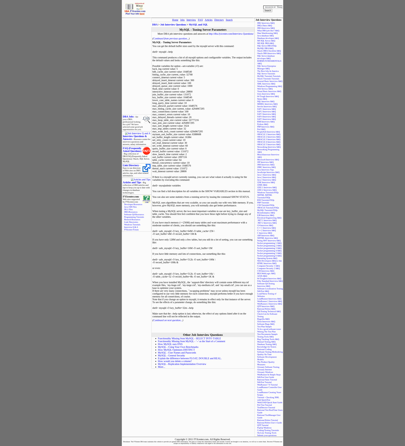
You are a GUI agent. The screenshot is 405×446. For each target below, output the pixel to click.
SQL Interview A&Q (265, 101)
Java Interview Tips (265, 170)
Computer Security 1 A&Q (268, 266)
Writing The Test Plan (266, 331)
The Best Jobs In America (268, 71)
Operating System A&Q (267, 258)
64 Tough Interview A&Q (268, 96)
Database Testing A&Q (267, 344)
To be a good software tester (269, 329)
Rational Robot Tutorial (267, 420)
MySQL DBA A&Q (265, 48)
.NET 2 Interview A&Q (267, 223)
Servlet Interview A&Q (267, 106)
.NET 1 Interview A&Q (267, 220)
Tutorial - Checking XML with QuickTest (268, 398)
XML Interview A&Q (266, 84)
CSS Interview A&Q (265, 271)
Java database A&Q (265, 35)
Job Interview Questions (173, 24)
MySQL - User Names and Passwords (177, 352)
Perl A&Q (261, 129)
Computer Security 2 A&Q (268, 268)
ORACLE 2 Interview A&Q (268, 137)
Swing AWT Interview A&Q (269, 240)
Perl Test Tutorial (264, 405)
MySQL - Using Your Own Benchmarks (178, 347)
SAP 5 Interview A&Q (266, 119)
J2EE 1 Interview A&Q (267, 187)
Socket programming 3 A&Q (269, 248)
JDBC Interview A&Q (266, 167)
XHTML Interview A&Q (267, 238)
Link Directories (131, 222)
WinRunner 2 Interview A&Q (269, 304)
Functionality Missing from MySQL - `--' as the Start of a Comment (191, 341)
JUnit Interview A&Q (266, 321)
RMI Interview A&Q (265, 121)
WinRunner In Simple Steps (269, 374)
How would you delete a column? (175, 361)
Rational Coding (264, 349)
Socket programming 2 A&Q (269, 245)
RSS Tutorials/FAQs (265, 200)
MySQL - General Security (171, 355)
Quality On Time (264, 354)
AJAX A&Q (262, 276)
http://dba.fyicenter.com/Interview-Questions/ (231, 33)
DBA (155, 24)
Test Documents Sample (267, 334)
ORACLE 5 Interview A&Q (268, 144)
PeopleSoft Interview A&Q (268, 132)
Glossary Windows (265, 372)
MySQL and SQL (198, 24)
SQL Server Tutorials (266, 73)
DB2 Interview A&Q (265, 23)
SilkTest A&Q (263, 291)
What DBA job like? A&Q (268, 30)
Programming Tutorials (134, 217)
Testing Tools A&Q (265, 336)
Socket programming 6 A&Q (269, 256)
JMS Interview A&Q (265, 164)
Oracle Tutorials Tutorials (268, 78)
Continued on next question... (167, 320)
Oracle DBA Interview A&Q (269, 53)
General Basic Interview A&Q (269, 81)
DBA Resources (130, 212)
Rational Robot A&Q (266, 309)
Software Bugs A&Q (265, 324)
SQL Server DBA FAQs (267, 46)
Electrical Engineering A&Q (269, 218)
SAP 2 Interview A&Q (266, 111)
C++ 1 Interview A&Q (266, 228)
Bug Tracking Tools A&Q (268, 339)
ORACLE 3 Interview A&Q (268, 139)
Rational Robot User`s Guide (269, 422)
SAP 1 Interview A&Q (266, 109)
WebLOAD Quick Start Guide (269, 402)
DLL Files (128, 209)
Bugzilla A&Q (263, 319)
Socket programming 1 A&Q (269, 243)
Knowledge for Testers (266, 347)
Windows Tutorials (132, 224)
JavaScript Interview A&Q (268, 172)
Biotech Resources (132, 219)
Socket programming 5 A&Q (269, 253)
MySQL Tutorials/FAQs (267, 210)
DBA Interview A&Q (266, 28)
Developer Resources (133, 204)
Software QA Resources (134, 214)
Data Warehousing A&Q (267, 33)
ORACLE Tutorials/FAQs (268, 207)
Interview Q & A (131, 227)
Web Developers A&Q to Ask (269, 261)
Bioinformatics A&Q (266, 213)
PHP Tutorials (263, 202)
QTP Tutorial (262, 425)
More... (161, 367)
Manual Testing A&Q (266, 342)
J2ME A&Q (262, 185)
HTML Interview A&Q (266, 263)
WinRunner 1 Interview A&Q (269, 301)
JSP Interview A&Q (265, 162)
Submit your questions (267, 435)
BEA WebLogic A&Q (266, 273)
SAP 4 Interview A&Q (266, 116)
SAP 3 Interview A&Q (266, 114)
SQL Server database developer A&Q (266, 57)
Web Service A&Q (265, 89)
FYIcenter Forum (131, 229)
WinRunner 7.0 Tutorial (267, 385)
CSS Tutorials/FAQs (265, 205)
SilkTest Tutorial (264, 382)
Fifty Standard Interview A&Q (270, 281)
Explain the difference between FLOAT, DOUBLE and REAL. (190, 358)
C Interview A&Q (264, 233)
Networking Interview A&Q (269, 147)
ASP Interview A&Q (265, 235)
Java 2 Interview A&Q (266, 177)
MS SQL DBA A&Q (265, 43)
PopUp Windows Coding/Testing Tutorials (268, 429)
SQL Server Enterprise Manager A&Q (266, 67)
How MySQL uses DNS (170, 344)
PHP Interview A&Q (265, 127)
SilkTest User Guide (265, 377)
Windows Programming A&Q (269, 86)
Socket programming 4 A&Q (269, 250)
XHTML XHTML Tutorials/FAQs (264, 196)
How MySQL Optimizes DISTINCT (176, 349)
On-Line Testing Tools (266, 433)
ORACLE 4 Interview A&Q (268, 142)
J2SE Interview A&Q (266, 182)
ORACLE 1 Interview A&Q (268, 134)
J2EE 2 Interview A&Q (267, 190)
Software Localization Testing (270, 288)
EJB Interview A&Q (265, 215)
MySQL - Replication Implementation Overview (182, 364)
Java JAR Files (130, 207)
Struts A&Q (262, 99)
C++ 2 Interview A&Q (266, 230)
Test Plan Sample (264, 326)
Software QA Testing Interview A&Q (266, 284)
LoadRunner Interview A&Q (269, 299)
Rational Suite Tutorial (267, 379)
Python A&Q (262, 124)
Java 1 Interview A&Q (266, 175)
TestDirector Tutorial (266, 407)
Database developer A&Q (268, 38)
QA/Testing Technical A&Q (269, 311)
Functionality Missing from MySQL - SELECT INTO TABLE (189, 338)
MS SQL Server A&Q (266, 41)
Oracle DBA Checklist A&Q (269, 51)
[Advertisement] (204, 9)
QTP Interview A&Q (265, 306)
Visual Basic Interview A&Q (269, 91)
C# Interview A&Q (265, 225)
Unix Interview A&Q (266, 94)
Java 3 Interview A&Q (266, 180)
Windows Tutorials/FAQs (268, 192)
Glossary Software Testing (268, 367)
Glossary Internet (264, 369)
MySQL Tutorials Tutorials (268, 76)
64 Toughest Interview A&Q (269, 278)
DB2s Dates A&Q (264, 25)
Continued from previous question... (171, 38)
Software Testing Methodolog (270, 352)
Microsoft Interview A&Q (268, 159)
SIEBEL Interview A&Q (267, 104)
